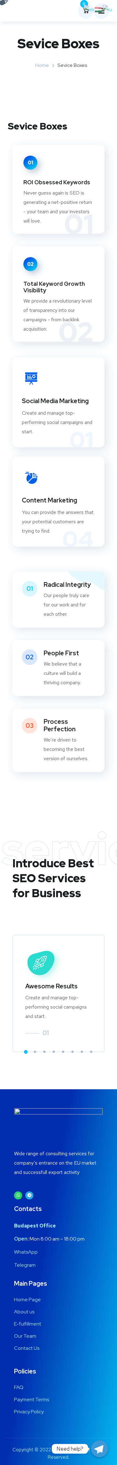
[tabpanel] (58, 993)
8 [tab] (91, 1052)
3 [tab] (44, 1052)
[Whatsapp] (18, 1195)
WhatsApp (26, 1252)
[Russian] (107, 9)
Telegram (25, 1265)
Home (42, 65)
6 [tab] (73, 1052)
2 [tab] (35, 1052)
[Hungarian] (99, 9)
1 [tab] (26, 1052)
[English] (89, 9)
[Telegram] (29, 1195)
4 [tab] (54, 1052)
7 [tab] (82, 1052)
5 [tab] (63, 1052)
